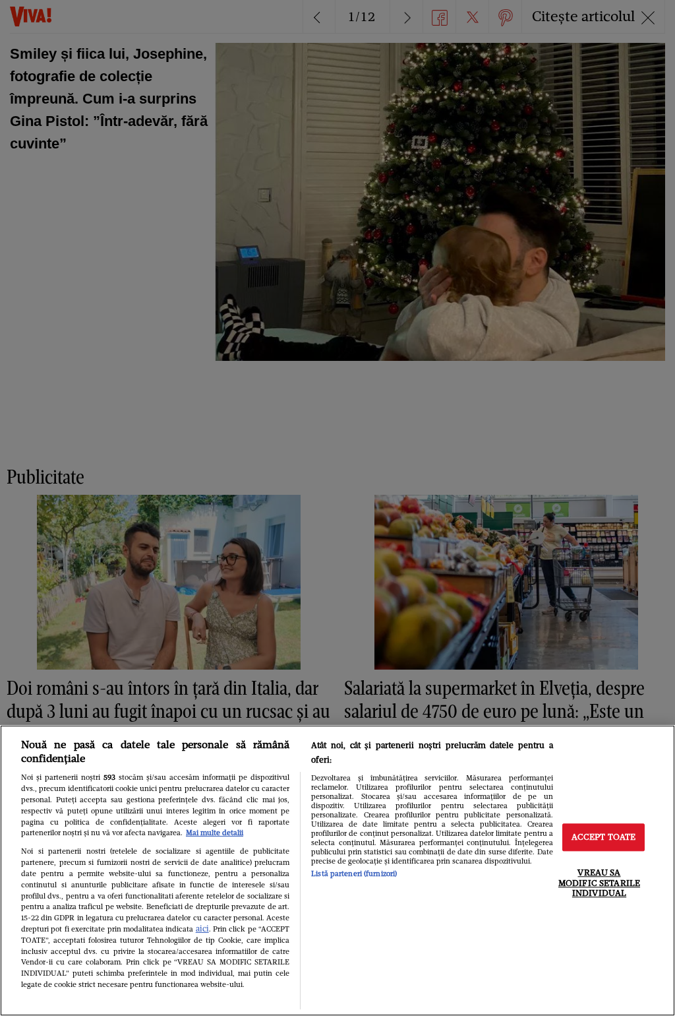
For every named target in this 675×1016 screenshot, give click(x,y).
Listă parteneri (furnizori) (354, 873)
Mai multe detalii (214, 832)
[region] (337, 870)
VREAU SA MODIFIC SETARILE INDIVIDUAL (599, 883)
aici (202, 929)
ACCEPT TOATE (604, 837)
